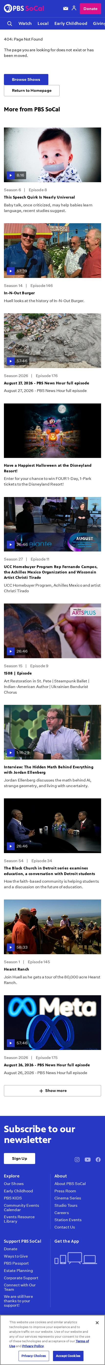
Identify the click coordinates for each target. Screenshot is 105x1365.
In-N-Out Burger (19, 293)
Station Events (68, 1220)
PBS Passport (16, 1263)
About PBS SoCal (70, 1184)
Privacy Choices (33, 1356)
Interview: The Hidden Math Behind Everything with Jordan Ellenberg (48, 770)
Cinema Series (67, 1198)
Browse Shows (26, 79)
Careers (61, 1213)
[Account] (74, 8)
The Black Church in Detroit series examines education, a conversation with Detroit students (49, 871)
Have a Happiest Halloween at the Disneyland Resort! (48, 468)
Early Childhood (70, 23)
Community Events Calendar (21, 1207)
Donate (90, 8)
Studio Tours (65, 1205)
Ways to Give (16, 1256)
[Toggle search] (10, 24)
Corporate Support (21, 1278)
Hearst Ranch (16, 969)
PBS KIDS (13, 1198)
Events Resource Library (19, 1219)
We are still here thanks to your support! (18, 1300)
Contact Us (64, 1227)
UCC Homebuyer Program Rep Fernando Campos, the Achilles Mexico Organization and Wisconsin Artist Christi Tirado (50, 572)
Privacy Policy (33, 1346)
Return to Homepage (32, 90)
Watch (25, 23)
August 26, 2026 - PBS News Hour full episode (47, 1065)
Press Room (65, 1191)
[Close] (97, 1322)
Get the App (66, 1241)
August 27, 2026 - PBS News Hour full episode (46, 383)
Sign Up (19, 1158)
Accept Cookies (68, 1356)
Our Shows (14, 1184)
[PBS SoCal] (24, 8)
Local (43, 23)
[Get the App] (75, 1259)
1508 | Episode (18, 673)
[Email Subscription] (65, 8)
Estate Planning (18, 1271)
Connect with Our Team (20, 1287)
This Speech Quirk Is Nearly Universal (39, 197)
